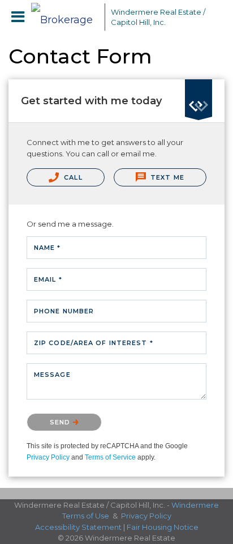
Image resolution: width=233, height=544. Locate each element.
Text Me (166, 177)
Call (72, 177)
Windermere (195, 504)
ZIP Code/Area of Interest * (93, 343)
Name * (47, 248)
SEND (61, 422)
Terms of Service (110, 457)
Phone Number (64, 311)
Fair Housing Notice (163, 527)
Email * (48, 279)
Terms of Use (85, 515)
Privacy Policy (48, 457)
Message (52, 375)
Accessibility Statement (78, 527)
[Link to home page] (65, 17)
